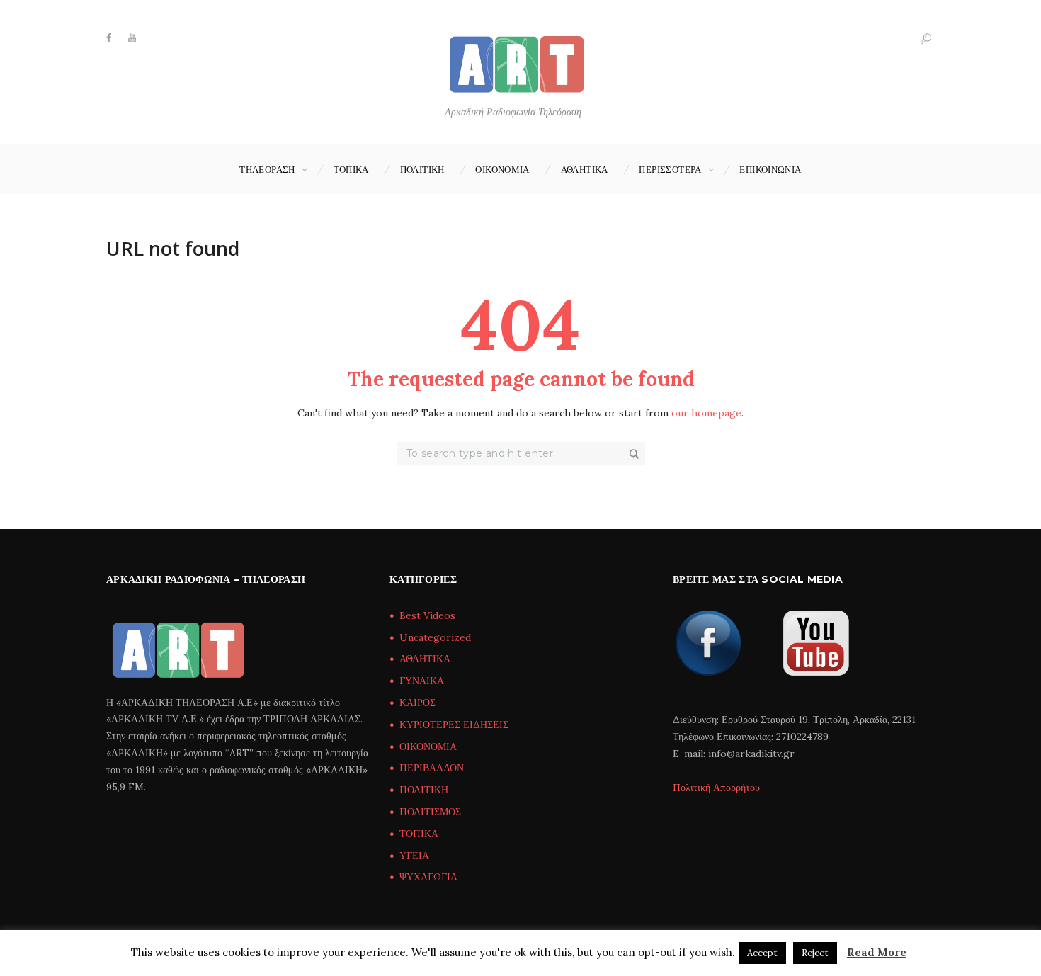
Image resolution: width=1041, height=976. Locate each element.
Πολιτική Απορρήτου (716, 787)
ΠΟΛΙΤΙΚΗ (422, 169)
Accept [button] (762, 953)
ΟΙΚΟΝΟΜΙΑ (502, 169)
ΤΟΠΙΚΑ (351, 169)
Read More (876, 952)
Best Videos (427, 615)
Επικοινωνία (770, 169)
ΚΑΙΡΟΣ (417, 702)
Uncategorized (435, 637)
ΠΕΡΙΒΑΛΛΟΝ (431, 767)
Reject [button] (815, 953)
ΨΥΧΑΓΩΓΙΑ (428, 876)
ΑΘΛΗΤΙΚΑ (584, 169)
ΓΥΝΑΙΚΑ (421, 680)
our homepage (706, 413)
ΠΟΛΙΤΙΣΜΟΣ (430, 811)
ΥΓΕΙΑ (414, 855)
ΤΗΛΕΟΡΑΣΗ (267, 169)
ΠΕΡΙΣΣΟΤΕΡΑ (670, 169)
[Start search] (635, 454)
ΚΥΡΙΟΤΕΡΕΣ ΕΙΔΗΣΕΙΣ (453, 724)
